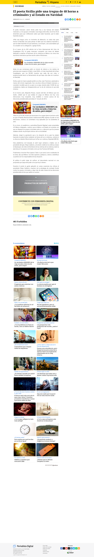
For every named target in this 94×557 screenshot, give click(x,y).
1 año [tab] (76, 32)
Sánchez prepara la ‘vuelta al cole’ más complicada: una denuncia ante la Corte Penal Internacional (68, 90)
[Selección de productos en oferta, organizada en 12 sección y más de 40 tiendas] (36, 177)
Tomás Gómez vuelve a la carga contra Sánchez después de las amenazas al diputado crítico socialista (69, 97)
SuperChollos (52, 186)
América (44, 6)
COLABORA (36, 208)
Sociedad (19, 6)
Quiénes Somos (46, 551)
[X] (68, 2)
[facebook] (61, 548)
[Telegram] (75, 19)
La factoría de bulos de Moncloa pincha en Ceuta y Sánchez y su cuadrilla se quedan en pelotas (69, 79)
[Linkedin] (70, 19)
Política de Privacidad (47, 547)
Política (48, 6)
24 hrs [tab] (62, 32)
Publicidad (45, 550)
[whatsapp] (77, 2)
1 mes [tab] (72, 32)
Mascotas (40, 192)
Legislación (73, 6)
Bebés (19, 192)
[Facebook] (66, 2)
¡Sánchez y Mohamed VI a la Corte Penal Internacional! (69, 84)
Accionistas (45, 553)
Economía (53, 6)
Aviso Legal (45, 545)
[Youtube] (70, 2)
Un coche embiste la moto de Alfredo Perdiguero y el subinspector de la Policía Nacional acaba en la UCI (68, 38)
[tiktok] (69, 548)
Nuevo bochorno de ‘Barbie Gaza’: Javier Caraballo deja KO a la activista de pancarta (68, 45)
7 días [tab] (67, 32)
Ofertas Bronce (52, 192)
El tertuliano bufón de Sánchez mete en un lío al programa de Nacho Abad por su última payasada (69, 59)
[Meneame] (77, 19)
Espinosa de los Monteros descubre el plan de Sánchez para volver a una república (69, 73)
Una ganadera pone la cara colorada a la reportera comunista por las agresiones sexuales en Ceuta (68, 66)
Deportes (67, 6)
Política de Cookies (46, 548)
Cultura (63, 6)
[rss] (79, 548)
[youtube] (66, 548)
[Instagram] (75, 2)
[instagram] (71, 548)
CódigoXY (78, 6)
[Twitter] (68, 19)
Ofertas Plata (52, 190)
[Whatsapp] (73, 19)
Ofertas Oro (51, 188)
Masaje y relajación (33, 192)
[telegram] (74, 548)
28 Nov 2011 (22, 19)
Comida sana (24, 192)
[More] (80, 19)
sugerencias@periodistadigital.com (20, 554)
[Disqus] (36, 487)
